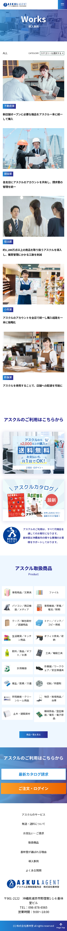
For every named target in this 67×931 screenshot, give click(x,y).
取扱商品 (33, 842)
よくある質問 (33, 870)
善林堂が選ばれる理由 (33, 852)
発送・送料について (33, 823)
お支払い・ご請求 (33, 833)
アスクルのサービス (33, 814)
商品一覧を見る (33, 734)
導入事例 (33, 861)
